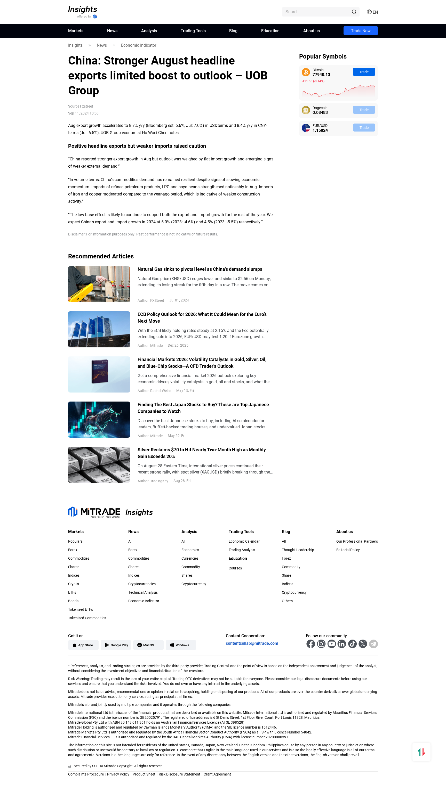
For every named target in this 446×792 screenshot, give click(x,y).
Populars (75, 541)
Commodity (190, 567)
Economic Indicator (138, 45)
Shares (73, 567)
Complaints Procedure (86, 774)
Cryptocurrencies (142, 584)
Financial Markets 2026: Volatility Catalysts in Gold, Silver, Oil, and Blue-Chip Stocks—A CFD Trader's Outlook (202, 362)
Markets (75, 30)
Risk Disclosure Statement (179, 774)
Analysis (149, 30)
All (130, 541)
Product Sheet (144, 774)
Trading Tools (193, 30)
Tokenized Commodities (87, 618)
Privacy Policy (118, 774)
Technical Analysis (143, 592)
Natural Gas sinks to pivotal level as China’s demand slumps (200, 269)
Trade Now (361, 30)
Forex (72, 550)
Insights (75, 45)
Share (286, 575)
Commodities (78, 558)
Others (287, 601)
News (112, 30)
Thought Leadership (298, 550)
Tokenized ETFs (80, 609)
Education (270, 30)
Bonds (73, 601)
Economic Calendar (244, 541)
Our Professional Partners (357, 541)
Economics (190, 550)
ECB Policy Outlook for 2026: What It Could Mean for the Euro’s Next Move (202, 317)
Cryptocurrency (193, 584)
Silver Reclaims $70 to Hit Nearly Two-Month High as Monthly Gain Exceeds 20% (202, 452)
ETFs (72, 592)
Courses (235, 568)
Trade (364, 71)
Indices (73, 575)
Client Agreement (217, 774)
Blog (233, 30)
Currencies (189, 558)
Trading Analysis (242, 550)
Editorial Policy (348, 550)
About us (311, 30)
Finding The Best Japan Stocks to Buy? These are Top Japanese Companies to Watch (203, 407)
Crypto (73, 584)
